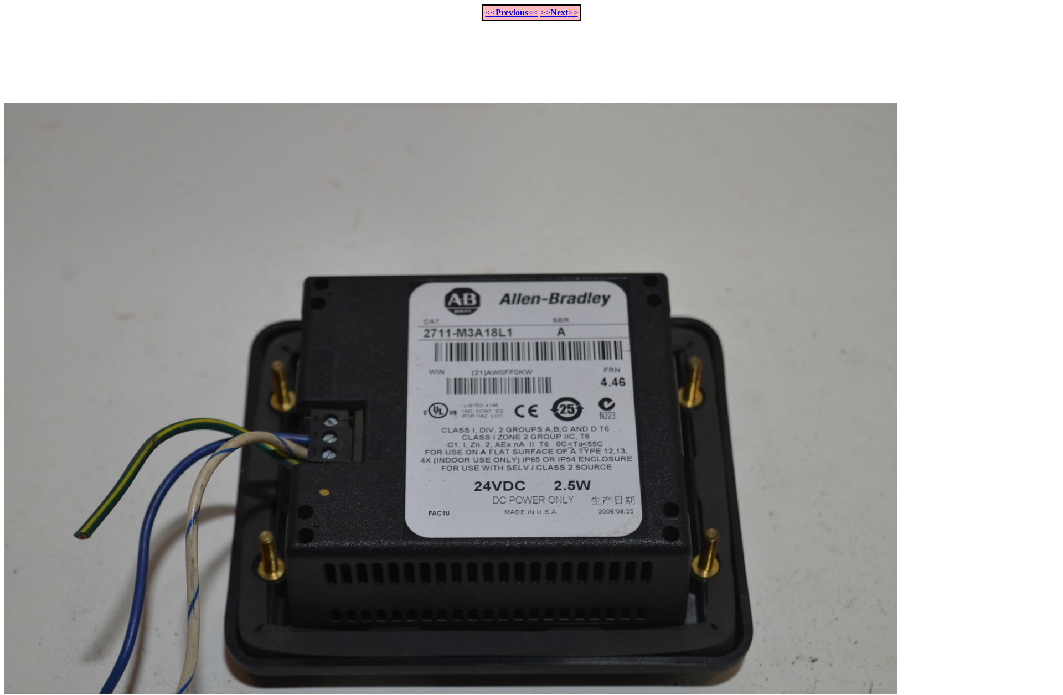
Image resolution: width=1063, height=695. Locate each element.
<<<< (512, 12)
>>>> (559, 12)
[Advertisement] (531, 56)
